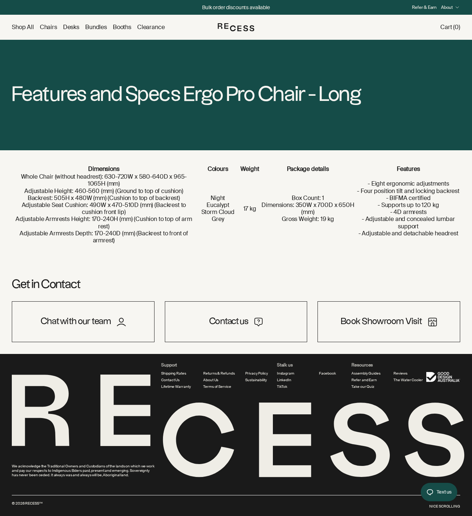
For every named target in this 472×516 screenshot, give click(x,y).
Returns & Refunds (219, 373)
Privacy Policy (256, 373)
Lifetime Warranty (176, 387)
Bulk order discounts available (236, 7)
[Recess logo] (236, 27)
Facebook (327, 373)
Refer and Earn (364, 380)
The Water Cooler (408, 380)
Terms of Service (217, 387)
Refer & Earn (424, 7)
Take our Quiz (362, 387)
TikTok (282, 387)
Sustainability (256, 380)
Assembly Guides (366, 373)
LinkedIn (284, 380)
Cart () (450, 27)
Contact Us (170, 380)
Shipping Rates (173, 373)
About (447, 7)
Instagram (285, 373)
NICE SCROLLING (444, 506)
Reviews (400, 373)
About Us (210, 380)
